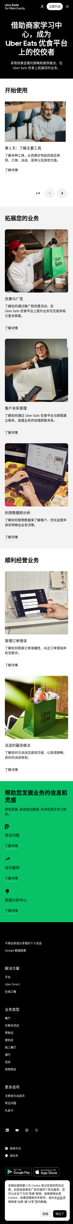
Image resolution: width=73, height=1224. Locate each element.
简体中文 (15, 1148)
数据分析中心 (16, 900)
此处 (60, 1197)
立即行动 (54, 6)
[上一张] (50, 193)
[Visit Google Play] (19, 1172)
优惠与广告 (14, 299)
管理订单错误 (16, 641)
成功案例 (12, 868)
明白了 (60, 1213)
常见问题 (12, 835)
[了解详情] (36, 261)
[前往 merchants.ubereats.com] (15, 6)
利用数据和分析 (17, 513)
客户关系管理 (16, 408)
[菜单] (67, 6)
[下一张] (62, 193)
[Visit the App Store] (46, 1172)
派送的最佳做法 (17, 745)
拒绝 (45, 1213)
